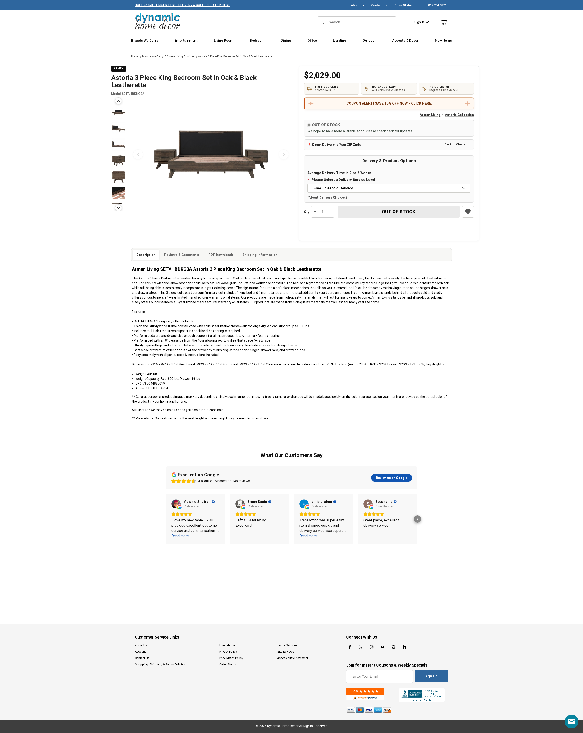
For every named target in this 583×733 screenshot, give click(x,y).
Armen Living (430, 115)
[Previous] (118, 100)
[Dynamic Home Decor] (157, 21)
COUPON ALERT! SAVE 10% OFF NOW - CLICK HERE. (389, 103)
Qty (306, 212)
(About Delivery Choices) (327, 197)
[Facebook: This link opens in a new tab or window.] (349, 647)
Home (134, 56)
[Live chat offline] (571, 721)
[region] (118, 154)
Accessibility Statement (292, 658)
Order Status (403, 5)
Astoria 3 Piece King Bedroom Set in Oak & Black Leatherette (235, 56)
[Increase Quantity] (330, 211)
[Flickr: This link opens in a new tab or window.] (404, 647)
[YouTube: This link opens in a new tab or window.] (382, 647)
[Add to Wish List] (468, 212)
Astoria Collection (459, 115)
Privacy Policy (228, 651)
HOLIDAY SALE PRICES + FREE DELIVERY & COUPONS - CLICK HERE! (182, 5)
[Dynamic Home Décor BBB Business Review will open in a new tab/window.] (423, 695)
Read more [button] (180, 536)
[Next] (118, 207)
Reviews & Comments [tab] (182, 255)
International (227, 645)
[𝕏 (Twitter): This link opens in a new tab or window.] (360, 647)
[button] (118, 112)
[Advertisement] (291, 581)
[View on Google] (176, 503)
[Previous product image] (138, 154)
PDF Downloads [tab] (221, 255)
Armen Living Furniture (180, 56)
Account (140, 651)
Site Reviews (285, 651)
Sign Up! (431, 676)
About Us (357, 5)
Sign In (419, 22)
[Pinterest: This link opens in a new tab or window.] (393, 647)
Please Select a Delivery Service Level (343, 180)
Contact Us (379, 5)
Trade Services (287, 645)
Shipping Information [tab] (259, 255)
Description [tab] (146, 255)
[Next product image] (284, 154)
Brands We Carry (152, 56)
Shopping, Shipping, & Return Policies (160, 664)
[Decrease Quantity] (315, 211)
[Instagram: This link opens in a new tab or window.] (372, 647)
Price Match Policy (231, 658)
